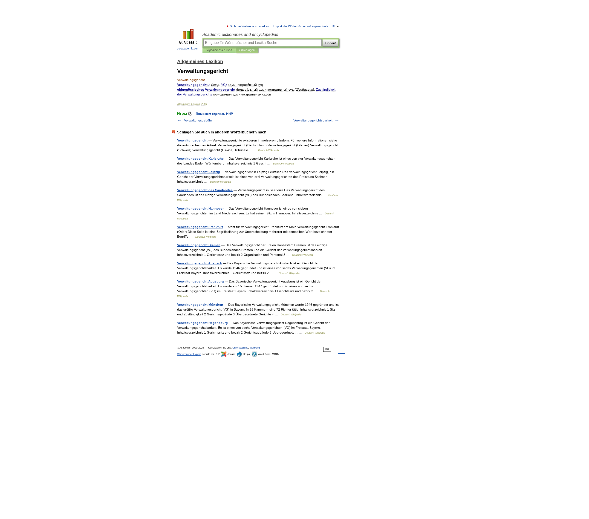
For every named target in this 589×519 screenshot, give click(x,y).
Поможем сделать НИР (214, 113)
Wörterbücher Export (189, 354)
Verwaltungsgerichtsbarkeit (312, 120)
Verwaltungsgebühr (198, 120)
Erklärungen (247, 50)
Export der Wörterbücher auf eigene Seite (300, 26)
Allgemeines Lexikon (219, 50)
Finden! (330, 43)
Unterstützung (240, 347)
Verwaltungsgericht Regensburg (202, 323)
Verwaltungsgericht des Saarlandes (205, 190)
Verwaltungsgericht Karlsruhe (200, 158)
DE (334, 26)
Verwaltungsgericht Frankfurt (200, 227)
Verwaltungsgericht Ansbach (199, 263)
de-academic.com (188, 48)
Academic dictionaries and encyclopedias (240, 34)
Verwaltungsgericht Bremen (198, 245)
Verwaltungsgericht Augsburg (200, 281)
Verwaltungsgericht (192, 140)
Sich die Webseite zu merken (249, 26)
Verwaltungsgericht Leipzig (198, 172)
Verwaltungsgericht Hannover (200, 208)
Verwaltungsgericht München (200, 304)
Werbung (255, 347)
